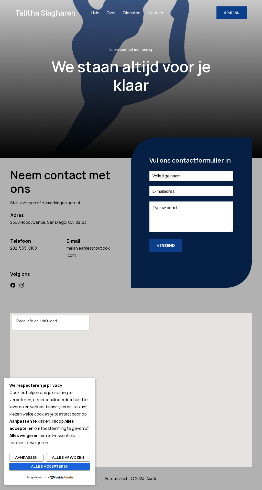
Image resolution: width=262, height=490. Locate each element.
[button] (231, 12)
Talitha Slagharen (45, 13)
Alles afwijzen (68, 457)
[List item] (12, 285)
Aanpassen (26, 457)
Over (111, 13)
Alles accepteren (50, 466)
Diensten (131, 13)
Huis (95, 13)
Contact (155, 13)
